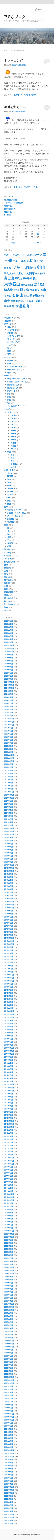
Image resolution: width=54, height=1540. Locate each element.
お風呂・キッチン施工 (16, 512)
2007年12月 (9, 1303)
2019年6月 (8, 883)
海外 (9, 503)
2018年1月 (8, 935)
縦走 (7, 300)
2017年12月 (9, 938)
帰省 (6, 573)
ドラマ (10, 412)
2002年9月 (8, 1496)
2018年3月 (8, 928)
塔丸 (6, 273)
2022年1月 (8, 788)
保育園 (10, 543)
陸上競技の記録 (10, 199)
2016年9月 (8, 983)
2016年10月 (9, 980)
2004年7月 (8, 1429)
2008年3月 (8, 1294)
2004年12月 (9, 1413)
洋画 (12, 458)
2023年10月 (9, 724)
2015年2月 (8, 1041)
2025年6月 (8, 663)
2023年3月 (8, 746)
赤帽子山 (40, 301)
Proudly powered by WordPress (27, 1534)
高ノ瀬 (15, 306)
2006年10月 (9, 1346)
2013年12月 (9, 1084)
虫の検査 (11, 521)
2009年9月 (8, 1239)
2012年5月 (8, 1142)
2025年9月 (8, 654)
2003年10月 (9, 1456)
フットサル (12, 339)
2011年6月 (8, 1175)
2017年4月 (8, 962)
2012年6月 (8, 1139)
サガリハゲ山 (19, 255)
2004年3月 (8, 1441)
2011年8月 (8, 1169)
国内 (9, 500)
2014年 (14, 415)
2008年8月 (8, 1279)
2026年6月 (8, 627)
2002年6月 (8, 1505)
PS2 (9, 396)
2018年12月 (9, 901)
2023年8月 (8, 730)
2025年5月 (8, 666)
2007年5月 (8, 1325)
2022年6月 (8, 773)
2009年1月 (8, 1264)
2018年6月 (8, 919)
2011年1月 (8, 1191)
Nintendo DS (13, 387)
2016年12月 (9, 974)
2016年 (14, 448)
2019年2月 (8, 895)
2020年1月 (8, 861)
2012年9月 (8, 1130)
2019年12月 (9, 864)
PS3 (9, 399)
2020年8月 (8, 840)
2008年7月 (8, 1282)
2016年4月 (8, 999)
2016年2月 (8, 1005)
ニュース (8, 497)
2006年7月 (8, 1355)
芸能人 (7, 595)
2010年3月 (8, 1221)
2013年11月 (9, 1087)
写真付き (8, 320)
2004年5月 (8, 1435)
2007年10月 (9, 1310)
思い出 (7, 576)
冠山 (34, 268)
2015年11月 (9, 1014)
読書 (6, 607)
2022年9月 (8, 764)
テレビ (7, 409)
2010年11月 (9, 1197)
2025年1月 (8, 678)
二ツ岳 (39, 261)
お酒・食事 (9, 470)
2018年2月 (8, 931)
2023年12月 (9, 718)
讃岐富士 (32, 301)
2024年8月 (8, 694)
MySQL (10, 360)
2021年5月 (8, 813)
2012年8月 (8, 1133)
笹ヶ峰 (33, 295)
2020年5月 (8, 849)
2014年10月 (9, 1053)
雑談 (9, 372)
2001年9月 (8, 1520)
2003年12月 (9, 1450)
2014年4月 (8, 1072)
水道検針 (11, 518)
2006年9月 (8, 1349)
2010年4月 (8, 1218)
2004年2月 (8, 1444)
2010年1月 (8, 1227)
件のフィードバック (32, 187)
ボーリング (12, 342)
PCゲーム (11, 390)
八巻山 (18, 267)
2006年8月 (8, 1352)
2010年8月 (8, 1206)
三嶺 (8, 260)
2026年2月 (8, 639)
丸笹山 (31, 260)
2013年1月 (8, 1118)
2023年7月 (8, 733)
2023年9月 (8, 727)
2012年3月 (8, 1148)
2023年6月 (8, 736)
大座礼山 (20, 273)
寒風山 (18, 278)
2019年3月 (8, 892)
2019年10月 (9, 871)
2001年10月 (9, 1517)
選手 (9, 354)
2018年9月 (8, 910)
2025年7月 (8, 660)
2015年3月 (8, 1038)
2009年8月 (8, 1243)
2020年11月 (9, 831)
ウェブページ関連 (14, 366)
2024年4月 (8, 706)
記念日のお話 (9, 604)
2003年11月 (9, 1453)
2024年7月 (8, 697)
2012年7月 (8, 1136)
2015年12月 (9, 1011)
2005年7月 (8, 1392)
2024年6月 (8, 700)
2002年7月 (8, 1502)
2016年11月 (9, 977)
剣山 (41, 267)
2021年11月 (9, 794)
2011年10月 (9, 1163)
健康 (6, 564)
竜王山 (26, 296)
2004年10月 (9, 1419)
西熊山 (14, 301)
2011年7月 (8, 1172)
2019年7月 (8, 880)
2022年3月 (8, 782)
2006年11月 (9, 1343)
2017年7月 (8, 953)
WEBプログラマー (15, 509)
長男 (9, 537)
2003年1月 (8, 1483)
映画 (9, 451)
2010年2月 (8, 1224)
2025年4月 (8, 669)
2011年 (14, 424)
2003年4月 (8, 1474)
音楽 (6, 610)
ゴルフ (10, 345)
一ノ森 (41, 254)
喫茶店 (10, 476)
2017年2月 (8, 968)
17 (20, 234)
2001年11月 (9, 1514)
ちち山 (8, 255)
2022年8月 (8, 767)
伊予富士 (8, 267)
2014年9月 (8, 1056)
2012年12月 (9, 1121)
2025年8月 (8, 657)
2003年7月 (8, 1465)
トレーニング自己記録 (13, 202)
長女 (9, 531)
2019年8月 (8, 877)
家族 (6, 524)
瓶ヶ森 (24, 290)
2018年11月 (9, 904)
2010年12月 (9, 1194)
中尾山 (16, 261)
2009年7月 (8, 1246)
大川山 (12, 273)
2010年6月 (8, 1212)
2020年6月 (8, 846)
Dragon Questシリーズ (17, 378)
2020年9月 (8, 837)
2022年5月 (8, 776)
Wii (8, 403)
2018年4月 (8, 925)
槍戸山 (24, 284)
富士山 (9, 278)
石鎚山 (17, 295)
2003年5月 (8, 1471)
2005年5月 (8, 1398)
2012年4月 (8, 1145)
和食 (9, 479)
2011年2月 (8, 1188)
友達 (6, 570)
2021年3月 (8, 819)
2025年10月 (9, 651)
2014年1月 (8, 1081)
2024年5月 (8, 703)
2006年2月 (8, 1371)
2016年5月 (8, 996)
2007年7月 (8, 1319)
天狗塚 (30, 273)
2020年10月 (9, 834)
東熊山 (33, 278)
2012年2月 (8, 1151)
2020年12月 (9, 828)
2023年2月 (8, 749)
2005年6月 (8, 1395)
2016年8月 (8, 986)
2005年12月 (9, 1377)
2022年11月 (9, 758)
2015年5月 (8, 1032)
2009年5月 (8, 1252)
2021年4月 (8, 816)
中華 (9, 485)
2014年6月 (8, 1066)
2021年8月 (8, 803)
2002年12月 (9, 1486)
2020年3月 (8, 855)
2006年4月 (8, 1364)
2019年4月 (8, 889)
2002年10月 (9, 1493)
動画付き (8, 567)
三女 (9, 540)
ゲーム (7, 375)
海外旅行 (8, 583)
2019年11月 (9, 868)
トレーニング (13, 60)
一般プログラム (13, 369)
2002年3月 (8, 1508)
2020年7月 (8, 843)
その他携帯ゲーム (14, 406)
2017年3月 (8, 965)
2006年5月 (8, 1361)
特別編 (13, 445)
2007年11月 (9, 1307)
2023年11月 (9, 721)
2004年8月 (8, 1425)
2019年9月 (8, 874)
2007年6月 (8, 1322)
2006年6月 (8, 1358)
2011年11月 (9, 1160)
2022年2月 (8, 785)
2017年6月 (8, 956)
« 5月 (13, 242)
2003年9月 (8, 1459)
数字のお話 (9, 579)
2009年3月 (8, 1258)
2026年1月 (8, 642)
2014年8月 (8, 1060)
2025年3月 (8, 672)
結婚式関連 (9, 592)
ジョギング (12, 329)
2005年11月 (9, 1380)
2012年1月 (8, 1154)
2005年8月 (8, 1389)
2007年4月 (8, 1328)
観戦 (9, 351)
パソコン (8, 357)
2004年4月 (8, 1438)
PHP (9, 363)
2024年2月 (8, 712)
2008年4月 (8, 1291)
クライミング (13, 336)
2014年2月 (8, 1078)
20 (38, 234)
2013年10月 (9, 1090)
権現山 (31, 284)
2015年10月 (9, 1017)
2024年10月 (9, 688)
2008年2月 (8, 1297)
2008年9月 (8, 1276)
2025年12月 (9, 645)
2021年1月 (8, 825)
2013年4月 (8, 1108)
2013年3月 (8, 1111)
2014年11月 (9, 1050)
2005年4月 (8, 1401)
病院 (6, 589)
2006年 (14, 439)
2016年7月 (8, 990)
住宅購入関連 (9, 561)
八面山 (27, 267)
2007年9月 (8, 1313)
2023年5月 (8, 739)
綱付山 (41, 295)
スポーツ (8, 323)
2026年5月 (8, 630)
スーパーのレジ (13, 515)
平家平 (26, 278)
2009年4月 (8, 1255)
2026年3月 (8, 636)
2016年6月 (8, 993)
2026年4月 (8, 633)
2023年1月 (8, 752)
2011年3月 (8, 1185)
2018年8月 (8, 913)
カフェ (10, 494)
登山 (9, 326)
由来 (6, 586)
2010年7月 (8, 1209)
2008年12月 (9, 1267)
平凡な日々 (18, 94)
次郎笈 (39, 284)
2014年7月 (8, 1063)
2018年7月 (8, 916)
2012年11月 (9, 1124)
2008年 (14, 433)
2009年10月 (9, 1236)
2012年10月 (9, 1127)
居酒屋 (10, 488)
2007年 (14, 436)
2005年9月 (8, 1386)
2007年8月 (8, 1316)
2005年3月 (8, 1404)
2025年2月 (8, 675)
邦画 (12, 461)
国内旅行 (8, 549)
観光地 (7, 601)
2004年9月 (8, 1422)
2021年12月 (9, 791)
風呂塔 (7, 306)
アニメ (13, 454)
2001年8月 (8, 1523)
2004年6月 (8, 1432)
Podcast (7, 214)
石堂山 (8, 295)
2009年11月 (9, 1233)
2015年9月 (8, 1020)
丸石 (23, 261)
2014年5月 (8, 1069)
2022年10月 (9, 761)
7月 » (39, 242)
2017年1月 (8, 971)
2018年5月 (8, 922)
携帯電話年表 (9, 208)
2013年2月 (8, 1115)
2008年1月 (8, 1300)
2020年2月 (8, 858)
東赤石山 (12, 284)
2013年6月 (8, 1102)
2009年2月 (8, 1261)
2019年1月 (8, 898)
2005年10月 (9, 1383)
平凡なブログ (14, 16)
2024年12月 (9, 682)
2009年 (14, 430)
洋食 (9, 482)
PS (8, 393)
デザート (11, 491)
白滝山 (33, 290)
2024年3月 (8, 709)
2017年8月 (8, 950)
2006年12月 (9, 1340)
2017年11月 (9, 941)
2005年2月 (8, 1407)
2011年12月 (9, 1157)
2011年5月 (8, 1178)
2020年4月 (8, 852)
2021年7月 (8, 807)
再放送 (13, 442)
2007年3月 (8, 1331)
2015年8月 (8, 1023)
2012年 (14, 421)
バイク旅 (8, 558)
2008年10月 (9, 1273)
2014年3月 (8, 1075)
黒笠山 (24, 305)
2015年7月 (8, 1026)
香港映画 (14, 464)
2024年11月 (9, 685)
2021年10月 (9, 797)
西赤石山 (23, 301)
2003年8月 (8, 1462)
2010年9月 (8, 1203)
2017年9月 (8, 947)
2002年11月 (9, 1489)
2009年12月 (9, 1230)
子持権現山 (40, 273)
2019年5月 (8, 886)
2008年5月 (8, 1288)
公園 (9, 546)
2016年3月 (8, 1002)
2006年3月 (8, 1368)
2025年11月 (9, 648)
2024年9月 (8, 691)
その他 (13, 467)
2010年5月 (8, 1215)
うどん (10, 473)
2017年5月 (8, 959)
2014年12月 (9, 1047)
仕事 (6, 506)
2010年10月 (9, 1200)
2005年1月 (8, 1410)
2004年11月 (9, 1416)
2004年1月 (8, 1447)
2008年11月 (9, 1270)
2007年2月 (8, 1334)
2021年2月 (8, 822)
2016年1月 (8, 1008)
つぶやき (8, 552)
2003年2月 (8, 1480)
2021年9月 (8, 800)
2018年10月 (9, 907)
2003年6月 (8, 1468)
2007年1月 (8, 1337)
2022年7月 (8, 770)
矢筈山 (41, 290)
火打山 (16, 290)
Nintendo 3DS (13, 384)
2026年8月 (8, 620)
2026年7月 (8, 624)
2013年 (14, 418)
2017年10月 (9, 944)
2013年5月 (8, 1105)
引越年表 (8, 205)
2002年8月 (8, 1499)
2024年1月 (8, 715)
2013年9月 (8, 1093)
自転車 (10, 333)
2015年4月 (8, 1035)
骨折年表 (8, 211)
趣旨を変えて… (15, 106)
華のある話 (9, 598)
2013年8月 (8, 1096)
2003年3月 (8, 1477)
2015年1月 (8, 1044)
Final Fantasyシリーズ (17, 381)
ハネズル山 (31, 255)
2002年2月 (8, 1511)
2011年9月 (8, 1166)
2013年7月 (8, 1099)
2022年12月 (9, 755)
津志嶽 (8, 290)
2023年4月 (8, 742)
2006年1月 (8, 1374)
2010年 (14, 427)
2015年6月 (8, 1029)
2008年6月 (8, 1285)
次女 (9, 534)
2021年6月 (8, 810)
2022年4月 (8, 779)
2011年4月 (8, 1181)
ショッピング (9, 555)
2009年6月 (8, 1249)
